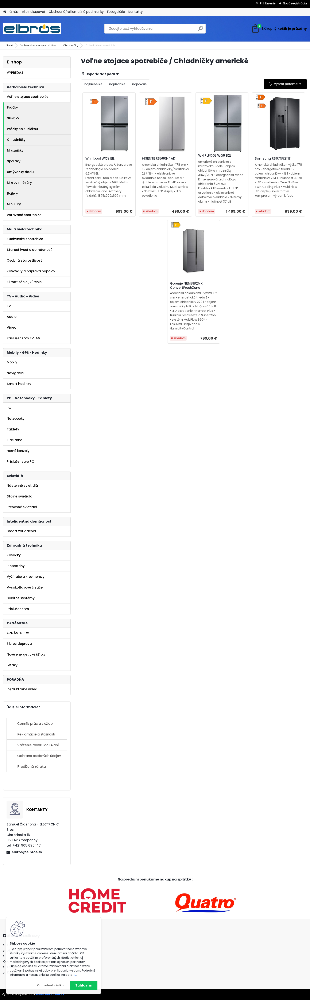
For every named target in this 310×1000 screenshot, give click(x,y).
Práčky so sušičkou (22, 129)
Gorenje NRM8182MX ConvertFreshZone (186, 285)
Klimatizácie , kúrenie (24, 282)
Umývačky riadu (20, 172)
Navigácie (15, 373)
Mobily (12, 362)
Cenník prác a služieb (35, 723)
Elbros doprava (19, 643)
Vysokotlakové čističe (25, 587)
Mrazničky (15, 150)
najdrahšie (117, 84)
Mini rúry (14, 204)
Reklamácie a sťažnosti (36, 734)
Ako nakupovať (33, 11)
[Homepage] (4, 12)
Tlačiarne (14, 440)
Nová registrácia (295, 3)
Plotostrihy (16, 566)
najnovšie (139, 84)
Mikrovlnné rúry (19, 182)
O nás (14, 11)
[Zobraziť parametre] (285, 84)
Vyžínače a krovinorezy (25, 576)
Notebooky (15, 418)
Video (11, 327)
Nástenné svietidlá (22, 485)
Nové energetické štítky (26, 654)
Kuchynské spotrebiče (25, 239)
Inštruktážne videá (22, 689)
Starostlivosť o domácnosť (29, 249)
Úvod (9, 45)
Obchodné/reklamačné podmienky (76, 11)
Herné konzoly (18, 451)
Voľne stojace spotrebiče (38, 45)
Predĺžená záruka (31, 766)
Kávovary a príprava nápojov (31, 271)
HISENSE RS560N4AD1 (159, 158)
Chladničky (70, 45)
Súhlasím (83, 985)
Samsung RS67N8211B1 (273, 158)
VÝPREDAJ (15, 72)
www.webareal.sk (50, 994)
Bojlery (12, 193)
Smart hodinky (19, 384)
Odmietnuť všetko (50, 985)
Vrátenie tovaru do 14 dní (38, 745)
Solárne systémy (21, 598)
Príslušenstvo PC (20, 461)
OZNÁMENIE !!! (18, 633)
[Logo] (32, 28)
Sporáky (13, 161)
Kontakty (135, 11)
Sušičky (13, 118)
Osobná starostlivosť (24, 260)
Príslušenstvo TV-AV (23, 338)
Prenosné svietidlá (22, 507)
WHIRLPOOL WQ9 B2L (214, 155)
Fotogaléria (116, 11)
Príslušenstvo (18, 609)
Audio (11, 317)
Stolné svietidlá (19, 496)
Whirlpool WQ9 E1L (100, 158)
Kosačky (14, 555)
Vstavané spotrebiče (24, 215)
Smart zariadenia (21, 531)
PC (9, 408)
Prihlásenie (268, 3)
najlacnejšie (93, 84)
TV (9, 306)
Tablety (13, 429)
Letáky (12, 665)
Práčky (12, 107)
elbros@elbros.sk (27, 852)
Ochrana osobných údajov (39, 755)
